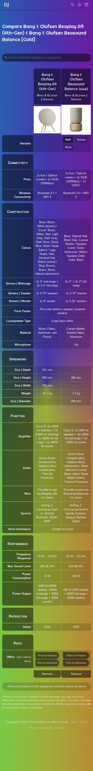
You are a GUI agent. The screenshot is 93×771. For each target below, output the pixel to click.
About (74, 722)
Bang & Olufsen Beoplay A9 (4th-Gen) (47, 81)
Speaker (48, 99)
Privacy (33, 727)
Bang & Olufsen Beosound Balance (74, 81)
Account (59, 727)
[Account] (86, 5)
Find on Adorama (47, 662)
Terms (83, 722)
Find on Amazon (47, 655)
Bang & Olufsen (47, 95)
